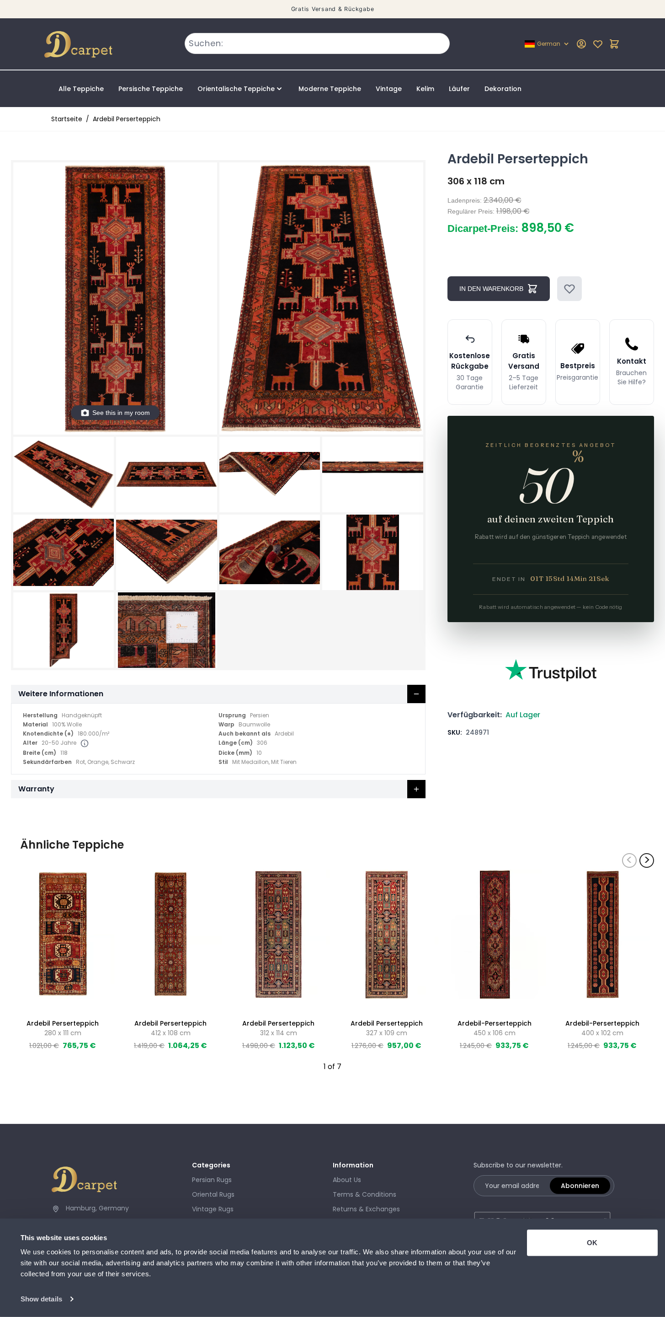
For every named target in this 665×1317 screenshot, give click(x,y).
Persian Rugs (212, 1179)
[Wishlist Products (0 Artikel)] (598, 44)
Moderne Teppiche (329, 88)
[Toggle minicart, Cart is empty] (614, 44)
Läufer (459, 88)
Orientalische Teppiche (236, 88)
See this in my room (121, 412)
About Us (347, 1179)
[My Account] (581, 44)
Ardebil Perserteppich (126, 119)
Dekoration (502, 88)
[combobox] (317, 43)
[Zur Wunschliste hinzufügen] (569, 288)
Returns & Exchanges (366, 1209)
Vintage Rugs (213, 1209)
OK (592, 1243)
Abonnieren (580, 1185)
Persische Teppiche (150, 88)
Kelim (425, 88)
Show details (41, 1299)
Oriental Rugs (213, 1194)
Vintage (389, 88)
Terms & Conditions (364, 1194)
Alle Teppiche (81, 88)
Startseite (66, 119)
